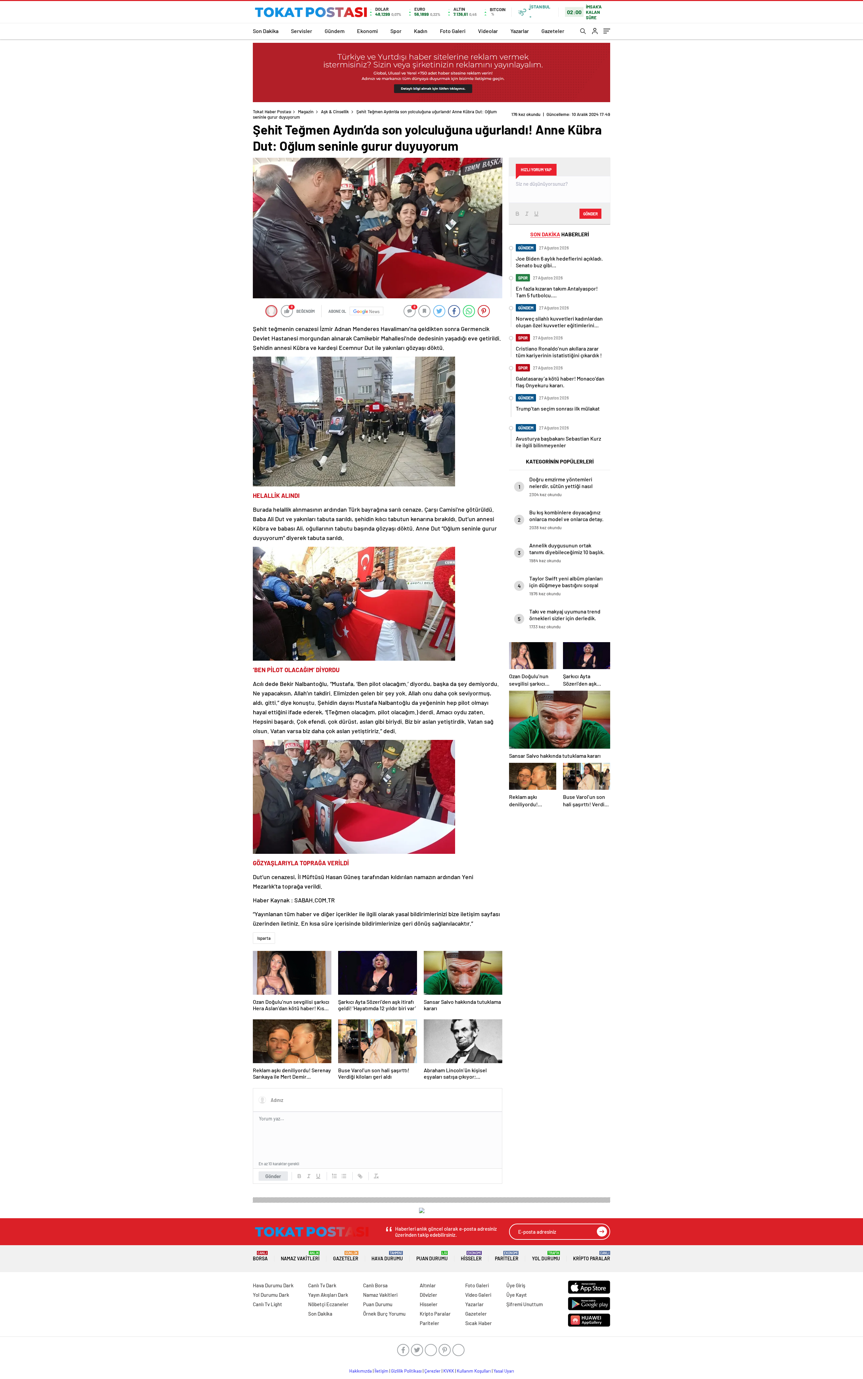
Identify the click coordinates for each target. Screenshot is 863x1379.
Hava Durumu (387, 1256)
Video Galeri (478, 1295)
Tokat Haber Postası (272, 111)
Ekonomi (367, 31)
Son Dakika (265, 31)
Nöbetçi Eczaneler (328, 1304)
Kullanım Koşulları (474, 1371)
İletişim (381, 1371)
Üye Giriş (515, 1285)
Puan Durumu (432, 1256)
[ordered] (334, 1176)
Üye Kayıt (516, 1295)
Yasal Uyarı (504, 1371)
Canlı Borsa (375, 1285)
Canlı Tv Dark (322, 1285)
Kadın (420, 31)
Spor (395, 31)
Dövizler (428, 1295)
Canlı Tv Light (267, 1304)
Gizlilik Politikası (406, 1371)
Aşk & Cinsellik (335, 111)
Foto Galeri (453, 31)
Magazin (306, 111)
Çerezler (432, 1371)
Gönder (273, 1176)
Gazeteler (552, 31)
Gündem (335, 31)
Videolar (488, 31)
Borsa (260, 1256)
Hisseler (471, 1256)
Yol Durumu (546, 1256)
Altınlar (428, 1285)
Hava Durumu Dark (273, 1285)
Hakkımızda (360, 1371)
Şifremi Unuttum (524, 1304)
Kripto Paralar (591, 1256)
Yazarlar (519, 31)
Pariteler (506, 1256)
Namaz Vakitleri (300, 1256)
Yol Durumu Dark (271, 1295)
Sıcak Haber (478, 1323)
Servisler (301, 31)
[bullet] (344, 1176)
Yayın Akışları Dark (328, 1295)
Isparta (264, 938)
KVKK (448, 1371)
